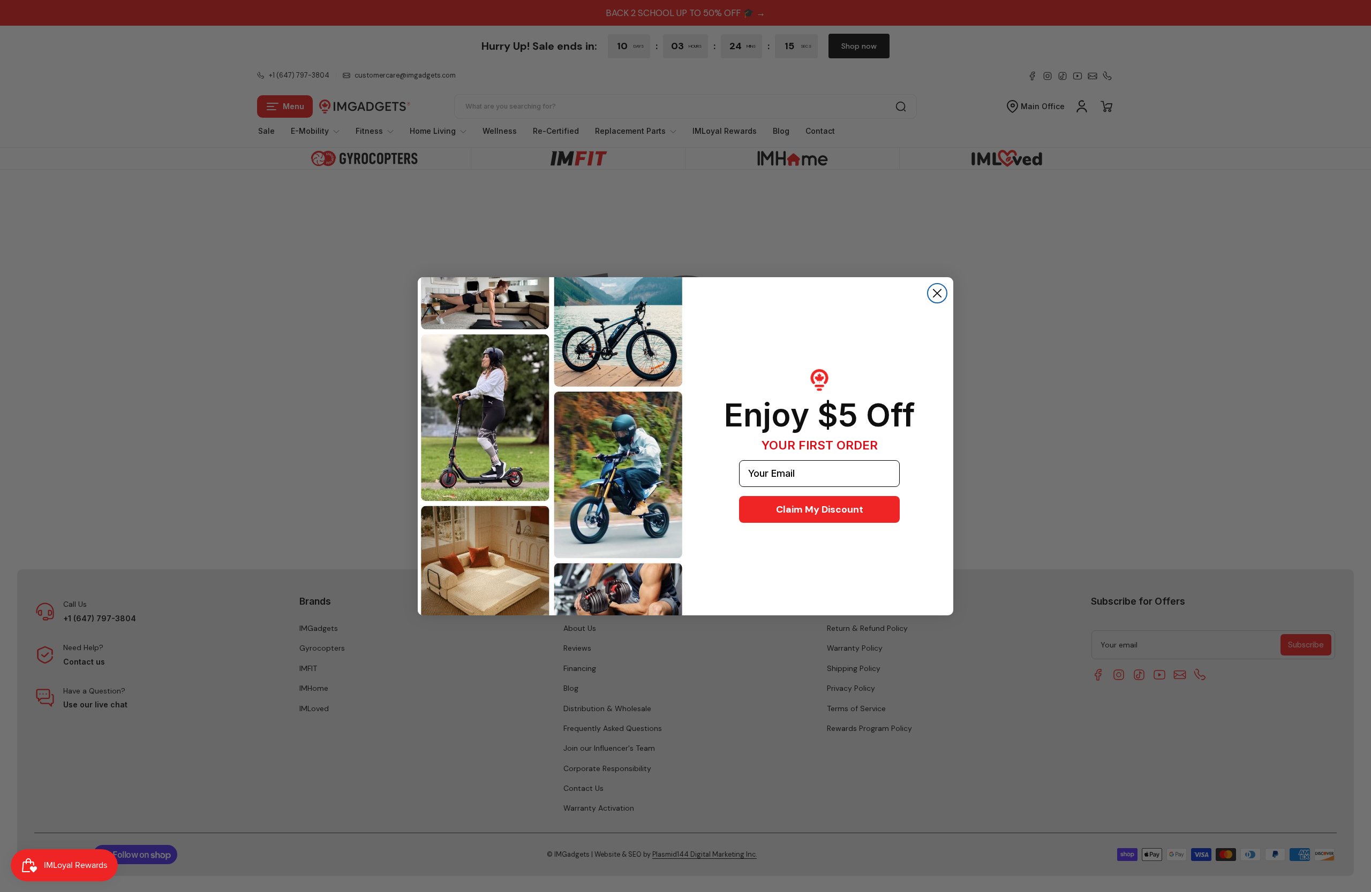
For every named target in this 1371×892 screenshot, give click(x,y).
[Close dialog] (937, 293)
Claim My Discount (819, 509)
